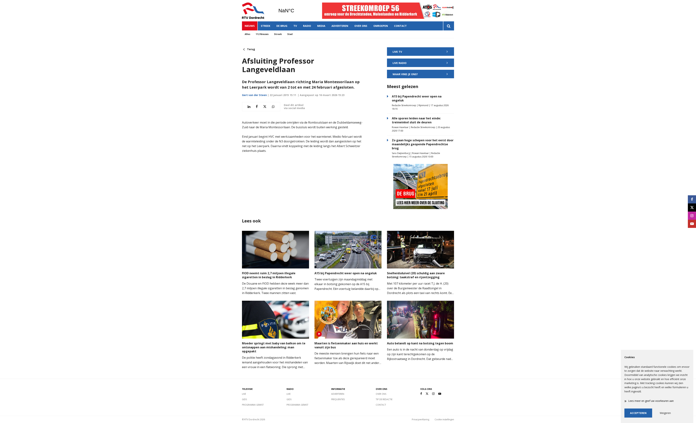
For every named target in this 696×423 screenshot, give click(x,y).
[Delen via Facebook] (256, 106)
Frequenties (338, 399)
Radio (307, 26)
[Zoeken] (448, 25)
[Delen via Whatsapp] (273, 106)
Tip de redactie (384, 399)
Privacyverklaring (420, 419)
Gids (244, 399)
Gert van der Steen (254, 95)
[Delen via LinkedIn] (249, 106)
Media (321, 26)
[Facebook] (421, 393)
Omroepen (380, 26)
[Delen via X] (264, 106)
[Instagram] (433, 393)
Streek (265, 26)
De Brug (281, 26)
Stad (290, 34)
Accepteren (638, 413)
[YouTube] (439, 393)
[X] (427, 393)
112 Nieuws (262, 34)
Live (244, 393)
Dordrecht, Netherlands (296, 11)
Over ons (360, 26)
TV (295, 26)
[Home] (257, 11)
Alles (247, 34)
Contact (400, 26)
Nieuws (250, 26)
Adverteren (340, 26)
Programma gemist (253, 404)
